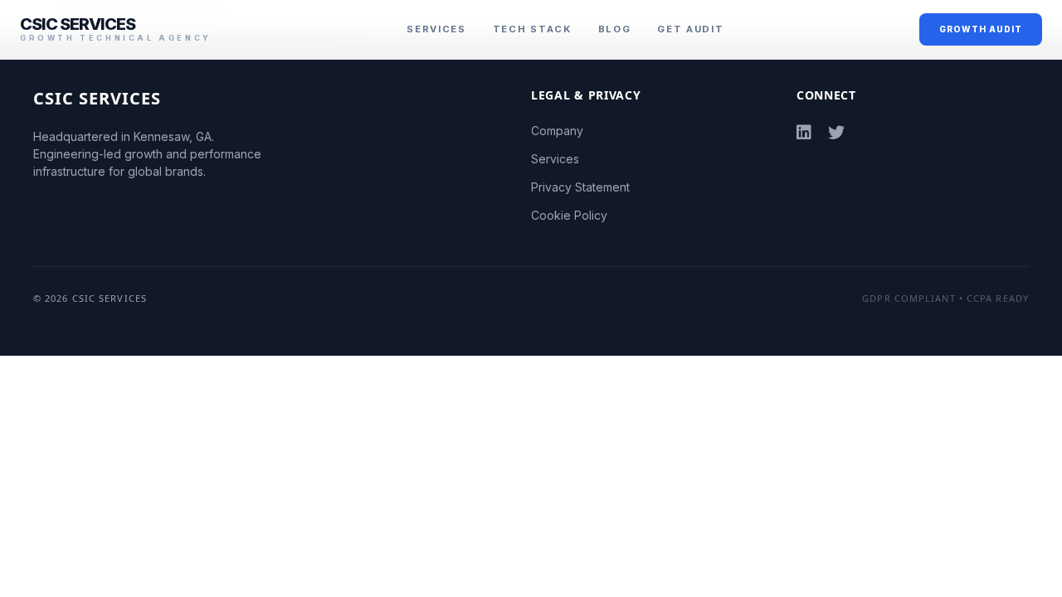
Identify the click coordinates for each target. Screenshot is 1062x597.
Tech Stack (532, 29)
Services (436, 29)
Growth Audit (980, 29)
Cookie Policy (569, 215)
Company (557, 131)
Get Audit (690, 29)
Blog (614, 29)
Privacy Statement (580, 187)
